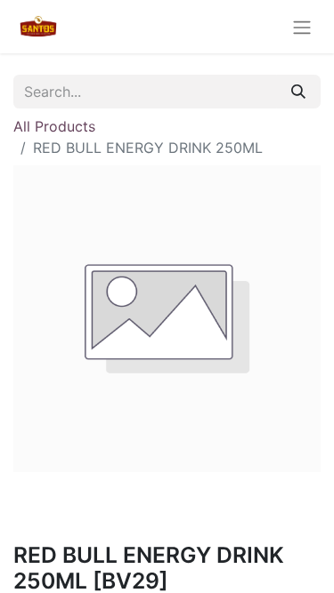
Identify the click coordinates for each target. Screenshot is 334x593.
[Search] (298, 91)
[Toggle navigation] (302, 26)
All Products (54, 126)
